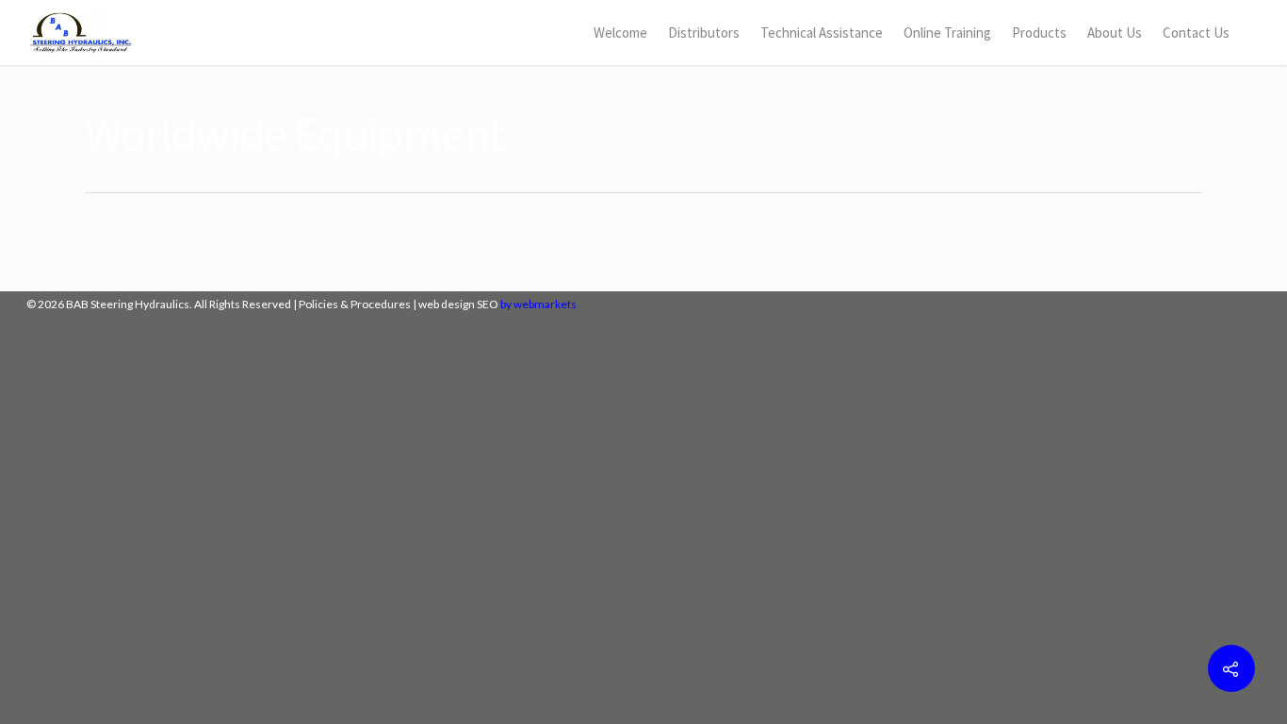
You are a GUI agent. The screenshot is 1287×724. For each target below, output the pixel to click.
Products (1039, 32)
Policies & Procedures (355, 304)
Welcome (620, 32)
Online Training (947, 32)
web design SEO (458, 304)
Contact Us (1196, 32)
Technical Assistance (821, 32)
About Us (1114, 32)
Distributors (704, 32)
